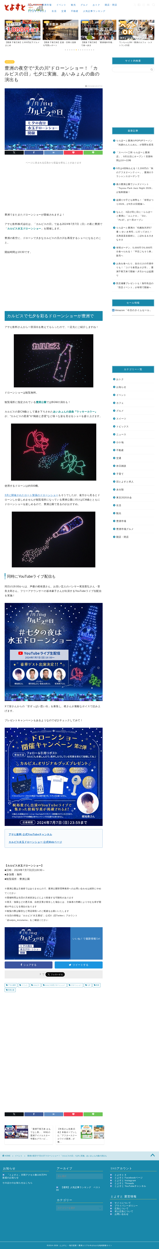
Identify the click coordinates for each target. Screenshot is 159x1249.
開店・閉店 (111, 4)
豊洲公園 (11, 990)
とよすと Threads (124, 1183)
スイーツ (121, 418)
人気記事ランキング (94, 11)
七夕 (88, 985)
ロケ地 (120, 442)
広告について (122, 1208)
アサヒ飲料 (12, 985)
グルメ (84, 4)
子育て (120, 473)
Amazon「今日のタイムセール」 (133, 310)
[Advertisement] (54, 186)
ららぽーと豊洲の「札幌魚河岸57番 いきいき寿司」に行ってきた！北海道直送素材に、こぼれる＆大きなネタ (135, 234)
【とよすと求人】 (37, 11)
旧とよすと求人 (125, 481)
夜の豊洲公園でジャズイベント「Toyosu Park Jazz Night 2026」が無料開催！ (135, 188)
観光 (73, 4)
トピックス (122, 426)
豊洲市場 (47, 4)
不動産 (74, 11)
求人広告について (124, 1211)
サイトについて (123, 1203)
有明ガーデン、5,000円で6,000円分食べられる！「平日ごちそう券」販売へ (135, 252)
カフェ (120, 403)
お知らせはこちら (23, 1183)
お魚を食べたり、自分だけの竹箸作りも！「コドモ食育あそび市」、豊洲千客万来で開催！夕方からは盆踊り (135, 269)
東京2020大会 (124, 497)
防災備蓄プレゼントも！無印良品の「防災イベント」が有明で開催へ (135, 285)
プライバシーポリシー (126, 1206)
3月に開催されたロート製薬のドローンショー (31, 495)
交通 (63, 11)
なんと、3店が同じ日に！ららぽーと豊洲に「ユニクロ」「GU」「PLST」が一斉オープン (134, 216)
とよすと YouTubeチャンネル (130, 1186)
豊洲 (97, 985)
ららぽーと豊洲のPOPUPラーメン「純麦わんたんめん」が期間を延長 (135, 142)
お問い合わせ (122, 1214)
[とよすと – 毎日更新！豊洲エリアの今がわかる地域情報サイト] (24, 11)
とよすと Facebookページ (129, 1178)
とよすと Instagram (125, 1180)
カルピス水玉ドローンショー (55, 985)
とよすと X (120, 1175)
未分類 (120, 489)
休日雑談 (121, 466)
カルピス (36, 985)
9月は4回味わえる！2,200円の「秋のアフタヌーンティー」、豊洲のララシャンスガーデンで (135, 172)
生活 (54, 11)
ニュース (32, 4)
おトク (96, 4)
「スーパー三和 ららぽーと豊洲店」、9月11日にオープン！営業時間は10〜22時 (134, 156)
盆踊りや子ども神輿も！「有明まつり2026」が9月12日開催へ (135, 202)
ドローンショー (76, 985)
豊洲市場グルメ (125, 529)
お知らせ (121, 387)
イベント (61, 4)
